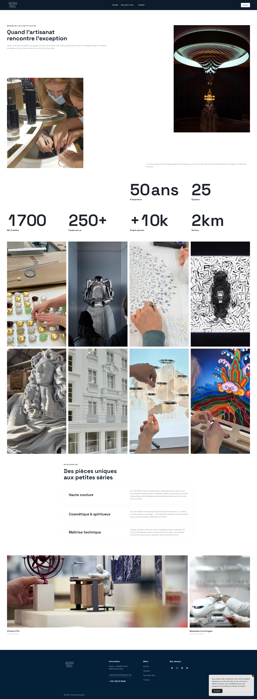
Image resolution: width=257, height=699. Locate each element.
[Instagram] (177, 668)
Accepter (217, 691)
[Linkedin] (172, 668)
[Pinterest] (182, 668)
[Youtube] (187, 668)
